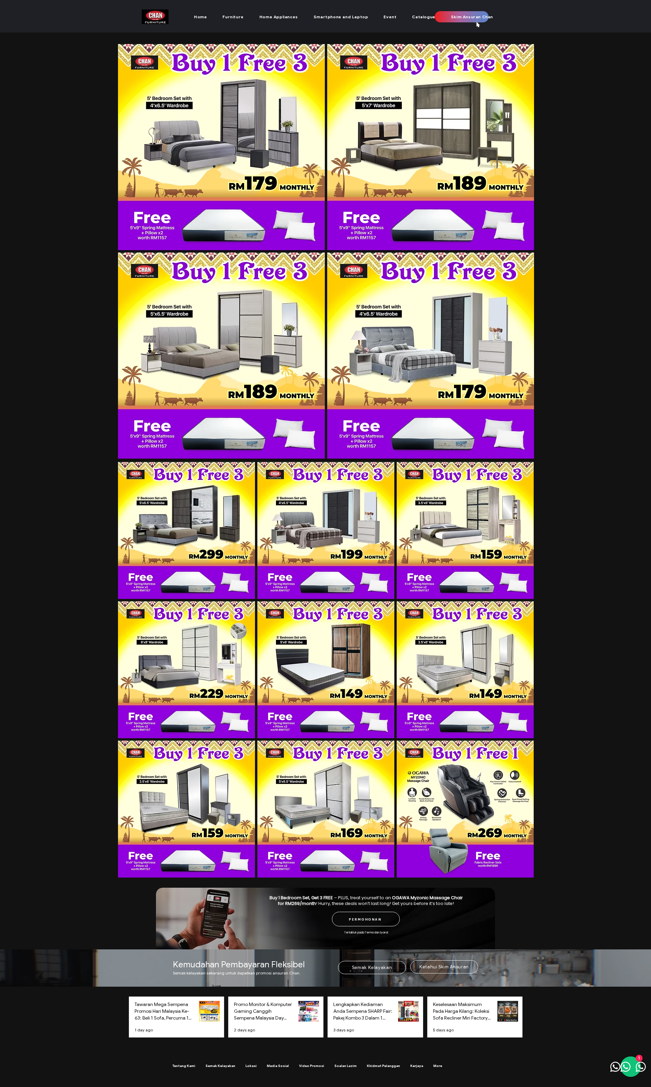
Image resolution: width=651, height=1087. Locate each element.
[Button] (203, 43)
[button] (233, 17)
